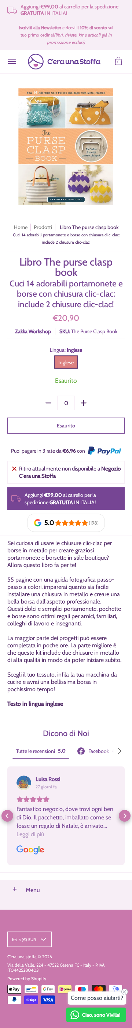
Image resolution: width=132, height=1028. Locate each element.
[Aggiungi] (83, 403)
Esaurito (66, 425)
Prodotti (43, 227)
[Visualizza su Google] (23, 783)
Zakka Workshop (33, 331)
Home (20, 227)
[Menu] (11, 61)
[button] (118, 61)
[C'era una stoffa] (64, 61)
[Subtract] (48, 403)
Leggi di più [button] (30, 834)
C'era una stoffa (22, 956)
